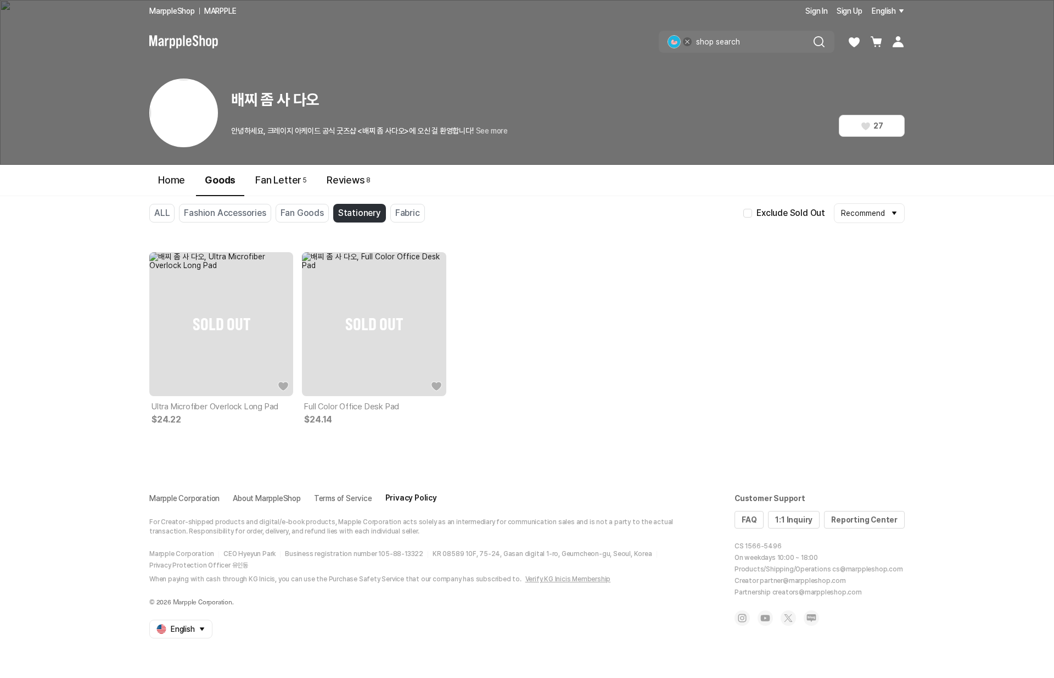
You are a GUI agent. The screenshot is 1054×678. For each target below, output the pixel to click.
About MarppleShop (267, 498)
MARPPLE (220, 11)
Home (171, 180)
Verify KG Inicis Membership (568, 579)
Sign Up (849, 11)
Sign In (816, 11)
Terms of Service (343, 498)
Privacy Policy (411, 497)
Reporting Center (864, 519)
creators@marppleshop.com (817, 592)
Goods (220, 180)
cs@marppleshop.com (867, 569)
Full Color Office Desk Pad (351, 407)
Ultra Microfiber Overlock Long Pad (215, 407)
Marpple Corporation (184, 498)
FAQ (749, 519)
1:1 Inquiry (793, 519)
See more (492, 130)
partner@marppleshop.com (802, 581)
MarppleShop (172, 11)
